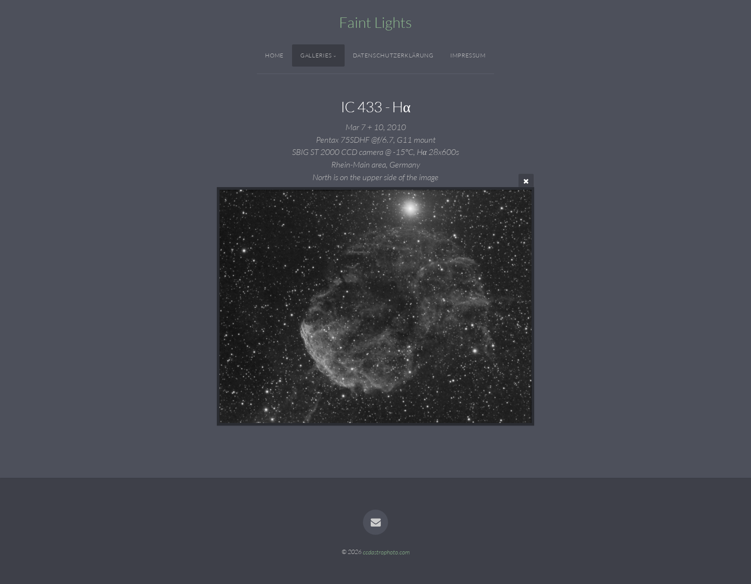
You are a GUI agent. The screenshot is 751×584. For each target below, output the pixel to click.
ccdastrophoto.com (386, 551)
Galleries (316, 55)
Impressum (468, 55)
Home (274, 55)
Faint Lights (375, 22)
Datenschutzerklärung (393, 55)
